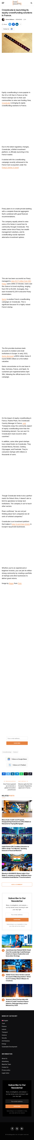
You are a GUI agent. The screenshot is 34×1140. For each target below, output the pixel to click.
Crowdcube (6, 103)
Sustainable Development (9, 1046)
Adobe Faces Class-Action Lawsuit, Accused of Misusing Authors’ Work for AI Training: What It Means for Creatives (18, 977)
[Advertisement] (17, 73)
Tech (3, 1023)
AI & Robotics (6, 1041)
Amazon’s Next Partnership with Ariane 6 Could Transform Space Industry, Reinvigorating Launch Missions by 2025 (17, 1002)
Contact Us (5, 1067)
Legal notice (5, 1073)
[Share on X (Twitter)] (9, 24)
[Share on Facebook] (13, 24)
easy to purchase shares (21, 524)
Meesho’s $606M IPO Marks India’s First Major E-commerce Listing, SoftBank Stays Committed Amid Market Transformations (16, 875)
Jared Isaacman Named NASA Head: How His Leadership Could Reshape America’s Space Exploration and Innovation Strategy (18, 953)
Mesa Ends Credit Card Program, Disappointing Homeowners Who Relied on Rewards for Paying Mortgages (16, 822)
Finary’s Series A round (10, 167)
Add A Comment (16, 884)
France (15, 752)
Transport (5, 1032)
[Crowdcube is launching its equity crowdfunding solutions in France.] (17, 43)
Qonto (4, 299)
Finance (4, 1026)
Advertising (5, 1061)
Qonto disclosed (8, 356)
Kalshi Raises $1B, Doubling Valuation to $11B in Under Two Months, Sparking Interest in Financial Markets (15, 848)
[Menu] (3, 3)
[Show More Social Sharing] (20, 24)
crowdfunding (7, 752)
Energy (4, 1044)
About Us (4, 1058)
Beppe (11, 583)
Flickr (20, 583)
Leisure (4, 1029)
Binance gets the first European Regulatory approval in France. (25, 786)
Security (4, 1038)
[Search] (31, 3)
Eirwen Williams (10, 19)
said (24, 423)
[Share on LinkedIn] (16, 24)
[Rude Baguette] (17, 3)
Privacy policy (6, 1070)
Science (4, 1035)
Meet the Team (6, 1064)
